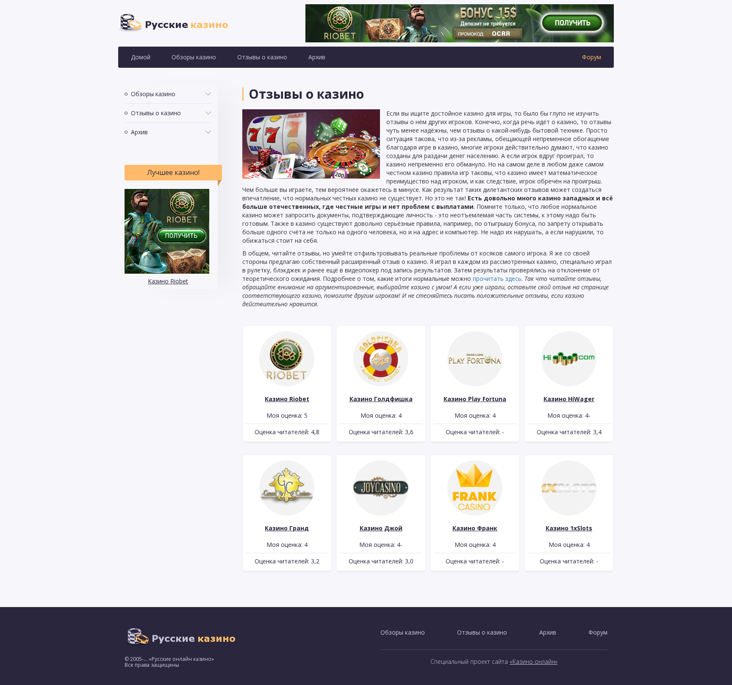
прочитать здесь (497, 279)
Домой (140, 57)
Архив (316, 57)
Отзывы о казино (262, 57)
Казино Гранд (287, 528)
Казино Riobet (168, 281)
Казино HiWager (568, 399)
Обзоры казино (194, 57)
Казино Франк (474, 528)
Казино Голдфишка (381, 399)
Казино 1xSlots (569, 528)
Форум (591, 57)
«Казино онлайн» (533, 661)
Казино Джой (381, 528)
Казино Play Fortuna (475, 399)
